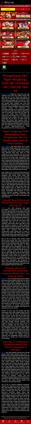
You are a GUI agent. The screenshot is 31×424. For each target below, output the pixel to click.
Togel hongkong (6, 146)
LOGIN (22, 9)
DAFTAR (8, 9)
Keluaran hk (5, 278)
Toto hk (3, 352)
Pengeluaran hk (5, 94)
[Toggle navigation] (2, 2)
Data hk (4, 208)
